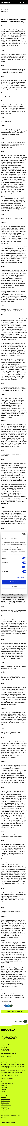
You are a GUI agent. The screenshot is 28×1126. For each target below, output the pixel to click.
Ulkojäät (3, 1091)
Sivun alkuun (18, 1021)
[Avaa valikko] (26, 2)
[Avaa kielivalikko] (24, 2)
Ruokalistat (4, 1087)
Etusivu (3, 10)
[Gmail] (11, 1006)
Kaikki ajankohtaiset (6, 1105)
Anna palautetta (14, 1011)
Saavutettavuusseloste (7, 1078)
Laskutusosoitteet (5, 1099)
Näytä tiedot (20, 577)
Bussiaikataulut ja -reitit (7, 1083)
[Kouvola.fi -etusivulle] (9, 1031)
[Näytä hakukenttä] (21, 2)
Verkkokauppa (4, 1109)
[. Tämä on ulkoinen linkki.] (8, 1006)
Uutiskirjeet (4, 1107)
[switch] (24, 563)
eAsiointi (3, 1097)
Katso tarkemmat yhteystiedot (8, 1053)
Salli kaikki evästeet (14, 581)
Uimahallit (3, 1089)
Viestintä (3, 1111)
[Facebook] (5, 1006)
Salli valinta (14, 586)
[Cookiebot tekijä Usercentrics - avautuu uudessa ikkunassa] (20, 534)
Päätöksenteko (5, 1103)
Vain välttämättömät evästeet (14, 591)
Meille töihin (4, 1085)
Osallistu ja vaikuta (5, 1101)
